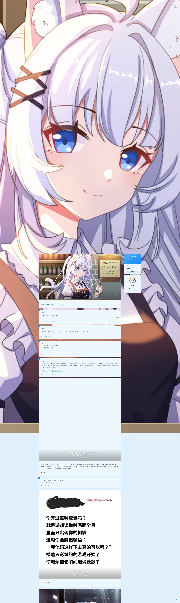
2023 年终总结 (80, 570)
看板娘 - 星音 (80, 292)
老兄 (89, 295)
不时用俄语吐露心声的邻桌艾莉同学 (80, 452)
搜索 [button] (133, 271)
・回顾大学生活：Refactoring (57, 371)
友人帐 (127, 265)
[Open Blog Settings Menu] (176, 599)
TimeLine (128, 268)
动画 (44, 472)
